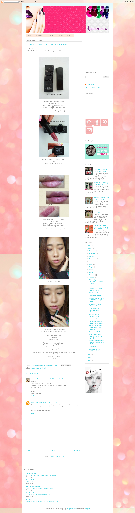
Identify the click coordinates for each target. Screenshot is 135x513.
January (92, 277)
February (92, 275)
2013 (89, 357)
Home (29, 35)
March (91, 272)
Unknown (91, 84)
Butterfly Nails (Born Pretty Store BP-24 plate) (95, 336)
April (90, 269)
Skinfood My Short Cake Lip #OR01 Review (101, 198)
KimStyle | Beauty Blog (33, 486)
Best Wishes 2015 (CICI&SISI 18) (94, 350)
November (92, 253)
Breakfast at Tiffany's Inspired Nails (95, 305)
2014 (89, 355)
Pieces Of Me (30, 480)
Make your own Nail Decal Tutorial (100, 211)
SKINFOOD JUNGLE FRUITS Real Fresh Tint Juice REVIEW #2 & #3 (101, 227)
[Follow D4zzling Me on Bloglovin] (93, 392)
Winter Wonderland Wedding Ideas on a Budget (39, 488)
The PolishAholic (31, 493)
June (91, 264)
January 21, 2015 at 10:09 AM (53, 379)
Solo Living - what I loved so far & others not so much (41, 475)
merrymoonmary (71, 509)
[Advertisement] (101, 53)
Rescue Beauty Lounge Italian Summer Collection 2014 (42, 501)
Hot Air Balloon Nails (95, 295)
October (92, 256)
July (90, 261)
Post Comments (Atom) (58, 456)
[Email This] (62, 365)
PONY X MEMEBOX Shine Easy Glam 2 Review (95, 327)
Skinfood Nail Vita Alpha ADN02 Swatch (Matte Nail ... (96, 300)
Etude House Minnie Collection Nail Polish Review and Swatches (101, 169)
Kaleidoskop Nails (94, 293)
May (90, 267)
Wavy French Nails (94, 332)
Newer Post (30, 450)
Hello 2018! (29, 481)
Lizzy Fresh (34, 402)
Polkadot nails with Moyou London (94, 315)
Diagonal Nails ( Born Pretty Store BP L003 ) (96, 289)
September (92, 259)
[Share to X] (66, 365)
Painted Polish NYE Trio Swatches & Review (38, 494)
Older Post (77, 450)
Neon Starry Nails (94, 346)
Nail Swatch (50, 35)
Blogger (87, 509)
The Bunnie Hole (31, 473)
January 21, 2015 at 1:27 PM (48, 402)
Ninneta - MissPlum (37, 379)
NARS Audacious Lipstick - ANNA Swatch (94, 310)
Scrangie (29, 499)
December (92, 251)
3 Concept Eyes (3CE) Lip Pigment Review (101, 183)
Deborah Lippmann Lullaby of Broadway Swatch (96, 281)
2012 (89, 360)
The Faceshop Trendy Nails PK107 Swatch (96, 322)
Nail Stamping (39, 35)
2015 (89, 248)
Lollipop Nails (93, 286)
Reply (32, 396)
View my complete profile (93, 87)
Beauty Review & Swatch (65, 35)
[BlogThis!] (64, 365)
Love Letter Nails (94, 319)
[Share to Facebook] (68, 365)
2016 (89, 245)
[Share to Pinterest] (70, 365)
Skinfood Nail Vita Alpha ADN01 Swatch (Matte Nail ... (96, 342)
